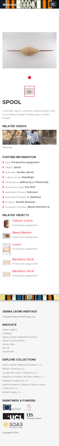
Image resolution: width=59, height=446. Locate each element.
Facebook (8, 351)
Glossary (7, 333)
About (5, 347)
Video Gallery (9, 329)
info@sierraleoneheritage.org (18, 316)
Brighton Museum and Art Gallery (23, 376)
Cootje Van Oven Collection (20, 372)
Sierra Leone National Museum (19, 337)
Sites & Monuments (13, 340)
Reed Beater (22, 232)
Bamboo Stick (23, 259)
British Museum (13, 368)
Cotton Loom (22, 221)
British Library (11, 392)
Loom (16, 244)
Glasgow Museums (15, 380)
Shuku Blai (8, 344)
